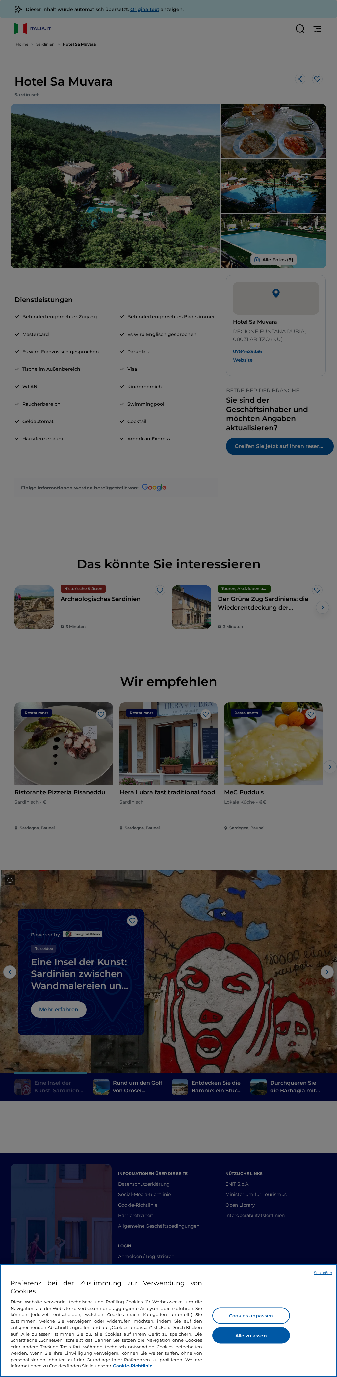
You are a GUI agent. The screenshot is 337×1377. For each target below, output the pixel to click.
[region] (168, 1320)
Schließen (323, 1272)
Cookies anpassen (251, 1316)
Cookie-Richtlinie (132, 1365)
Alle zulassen (251, 1336)
